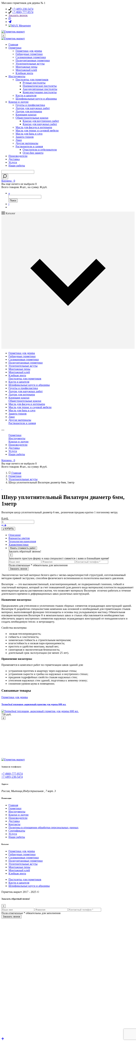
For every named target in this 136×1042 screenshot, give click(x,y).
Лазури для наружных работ (33, 108)
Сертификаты (16, 830)
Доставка (14, 159)
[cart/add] (3, 718)
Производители (17, 155)
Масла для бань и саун (29, 133)
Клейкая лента (24, 73)
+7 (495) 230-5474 (22, 8)
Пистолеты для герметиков (32, 79)
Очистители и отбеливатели (40, 149)
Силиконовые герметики (31, 57)
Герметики (14, 47)
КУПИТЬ (9, 528)
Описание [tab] (14, 534)
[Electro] (13, 31)
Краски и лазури (18, 101)
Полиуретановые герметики (33, 60)
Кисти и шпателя (26, 95)
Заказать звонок (18, 15)
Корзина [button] (8, 180)
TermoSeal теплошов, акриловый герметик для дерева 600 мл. (33, 704)
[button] (9, 193)
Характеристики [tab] (18, 544)
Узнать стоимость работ (23, 548)
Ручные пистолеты (34, 82)
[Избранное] (8, 203)
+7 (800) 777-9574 (22, 12)
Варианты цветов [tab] (19, 538)
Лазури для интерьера (29, 111)
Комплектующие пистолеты (40, 92)
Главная (13, 44)
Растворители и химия (29, 146)
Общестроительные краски (32, 117)
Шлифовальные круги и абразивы (36, 98)
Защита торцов (25, 136)
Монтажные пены (26, 66)
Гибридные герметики (29, 54)
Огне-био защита (33, 152)
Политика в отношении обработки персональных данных (43, 827)
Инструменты (16, 76)
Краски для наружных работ (40, 124)
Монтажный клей (26, 69)
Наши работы (16, 165)
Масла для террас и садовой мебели (37, 130)
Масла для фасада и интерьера (34, 127)
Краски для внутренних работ (41, 120)
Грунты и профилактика (30, 105)
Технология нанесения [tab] (22, 541)
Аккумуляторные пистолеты (40, 89)
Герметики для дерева (29, 50)
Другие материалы (27, 143)
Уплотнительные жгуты (30, 63)
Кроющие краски (26, 114)
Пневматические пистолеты (40, 85)
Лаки (19, 140)
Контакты (14, 824)
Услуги (12, 162)
